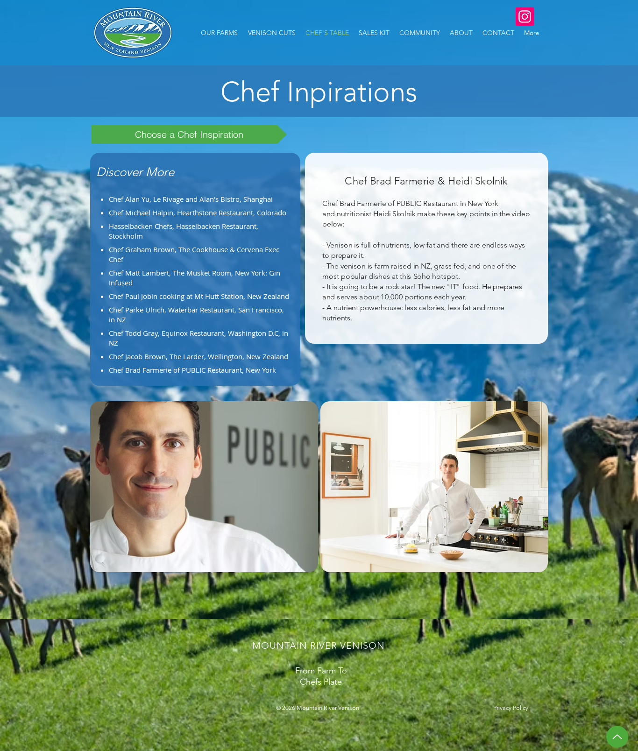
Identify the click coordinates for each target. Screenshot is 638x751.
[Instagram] (525, 16)
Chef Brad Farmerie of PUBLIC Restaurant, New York (192, 370)
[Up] (617, 737)
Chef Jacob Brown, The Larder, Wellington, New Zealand (198, 356)
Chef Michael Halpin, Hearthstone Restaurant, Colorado (197, 212)
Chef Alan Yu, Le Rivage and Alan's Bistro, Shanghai (191, 199)
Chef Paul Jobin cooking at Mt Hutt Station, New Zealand (199, 296)
